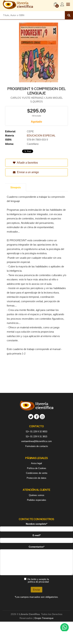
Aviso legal (36, 463)
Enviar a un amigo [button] (27, 172)
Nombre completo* (36, 524)
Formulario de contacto (36, 446)
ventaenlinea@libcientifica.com (36, 441)
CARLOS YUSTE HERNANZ (27, 97)
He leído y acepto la (38, 580)
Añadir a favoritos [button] (27, 162)
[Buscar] (69, 15)
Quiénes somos (36, 495)
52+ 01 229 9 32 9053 (36, 431)
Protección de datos (36, 478)
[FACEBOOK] (36, 416)
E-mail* (37, 535)
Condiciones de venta (36, 473)
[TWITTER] (30, 416)
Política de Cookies (36, 468)
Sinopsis (15, 187)
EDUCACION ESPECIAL (41, 135)
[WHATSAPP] (64, 627)
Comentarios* (36, 547)
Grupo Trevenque (43, 618)
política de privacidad (38, 582)
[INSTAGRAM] (42, 416)
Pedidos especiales (36, 500)
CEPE (30, 131)
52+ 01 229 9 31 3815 (36, 436)
